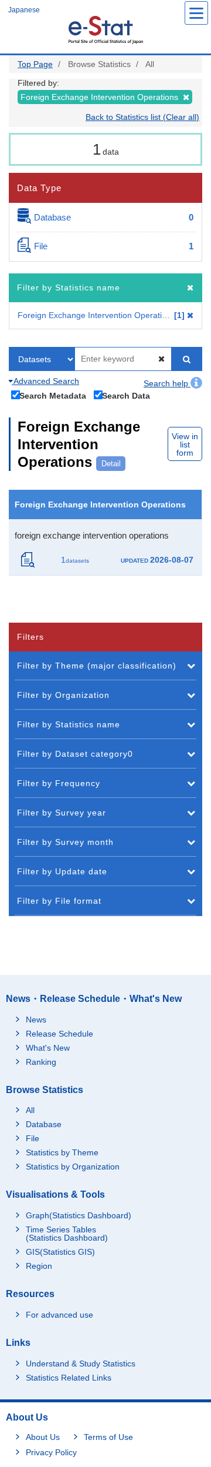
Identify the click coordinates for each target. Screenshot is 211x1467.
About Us (43, 1437)
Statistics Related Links (68, 1378)
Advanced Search (45, 381)
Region (39, 1266)
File (32, 1138)
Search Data (126, 395)
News (36, 1019)
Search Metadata (52, 395)
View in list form (185, 444)
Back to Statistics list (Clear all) (142, 117)
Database (44, 1124)
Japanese (24, 10)
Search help (167, 383)
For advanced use (59, 1315)
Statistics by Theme (62, 1152)
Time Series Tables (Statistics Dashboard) (67, 1233)
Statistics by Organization (73, 1166)
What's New (48, 1048)
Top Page (35, 64)
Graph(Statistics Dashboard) (78, 1215)
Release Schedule (59, 1034)
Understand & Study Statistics (80, 1363)
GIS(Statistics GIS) (60, 1252)
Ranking (41, 1062)
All (30, 1110)
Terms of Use (108, 1437)
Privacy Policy (51, 1452)
